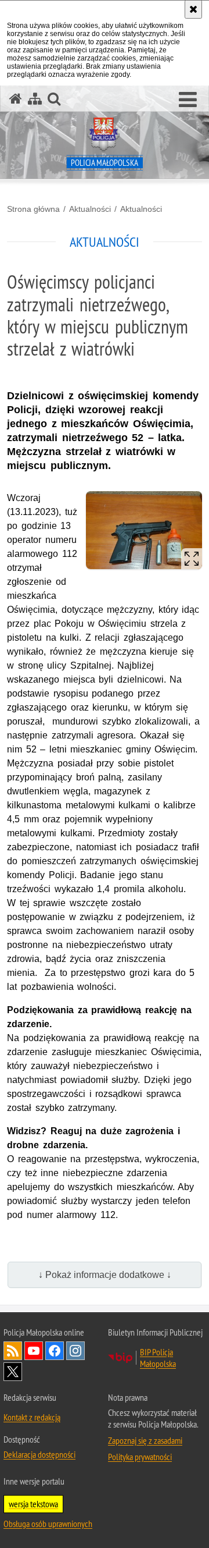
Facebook (54, 1350)
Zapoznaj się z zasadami (145, 1440)
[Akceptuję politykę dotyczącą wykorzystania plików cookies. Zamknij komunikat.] (193, 9)
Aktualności (90, 209)
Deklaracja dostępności (39, 1454)
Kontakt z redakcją (31, 1417)
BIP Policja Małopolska (158, 1357)
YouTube (33, 1350)
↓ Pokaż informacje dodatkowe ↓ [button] (104, 1275)
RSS (12, 1350)
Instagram (75, 1350)
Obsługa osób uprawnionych (47, 1523)
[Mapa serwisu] (35, 98)
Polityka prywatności (140, 1456)
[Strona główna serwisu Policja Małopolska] (15, 98)
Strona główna (33, 209)
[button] (188, 100)
